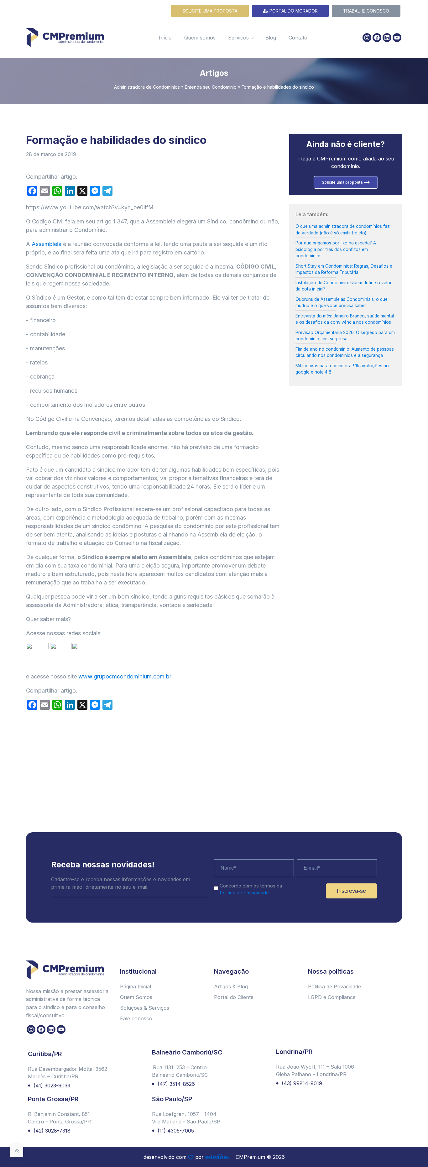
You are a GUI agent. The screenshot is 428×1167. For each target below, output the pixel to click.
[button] (417, 1145)
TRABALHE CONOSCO (366, 10)
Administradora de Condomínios (147, 87)
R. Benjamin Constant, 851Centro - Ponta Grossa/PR (59, 1118)
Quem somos (200, 37)
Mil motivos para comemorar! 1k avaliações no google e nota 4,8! (342, 368)
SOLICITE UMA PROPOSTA (209, 10)
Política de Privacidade (244, 893)
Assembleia (46, 244)
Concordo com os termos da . (251, 889)
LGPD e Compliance (332, 997)
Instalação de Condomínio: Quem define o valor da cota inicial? (343, 285)
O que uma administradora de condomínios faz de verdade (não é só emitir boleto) (342, 229)
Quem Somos (136, 997)
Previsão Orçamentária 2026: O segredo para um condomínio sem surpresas (345, 335)
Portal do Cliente (233, 997)
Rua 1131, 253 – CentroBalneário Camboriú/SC (180, 1071)
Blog (270, 37)
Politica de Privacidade (334, 986)
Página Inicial (135, 986)
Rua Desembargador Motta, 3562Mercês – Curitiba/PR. (67, 1073)
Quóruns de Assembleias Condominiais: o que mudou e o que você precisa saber (341, 302)
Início (165, 37)
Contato (298, 37)
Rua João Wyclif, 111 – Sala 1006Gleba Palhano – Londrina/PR (315, 1070)
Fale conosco (136, 1018)
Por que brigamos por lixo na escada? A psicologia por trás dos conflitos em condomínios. (335, 249)
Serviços (238, 37)
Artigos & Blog (231, 986)
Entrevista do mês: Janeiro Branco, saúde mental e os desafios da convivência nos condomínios (344, 319)
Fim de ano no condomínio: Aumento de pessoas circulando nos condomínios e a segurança (344, 352)
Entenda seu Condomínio (211, 87)
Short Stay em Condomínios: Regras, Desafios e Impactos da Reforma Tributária (343, 269)
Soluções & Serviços (144, 1008)
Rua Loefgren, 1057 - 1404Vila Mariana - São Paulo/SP (186, 1118)
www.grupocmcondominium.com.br (124, 676)
